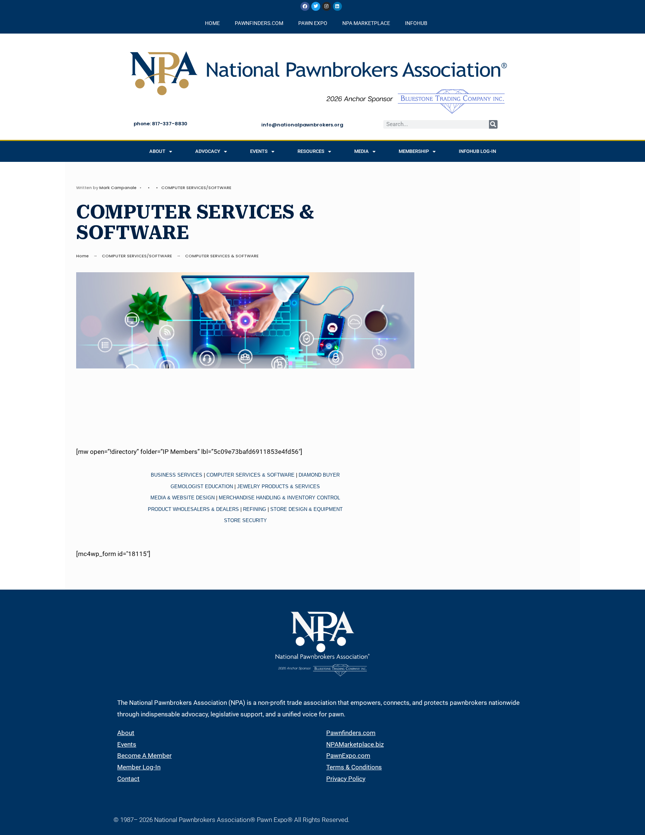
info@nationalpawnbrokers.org (302, 124)
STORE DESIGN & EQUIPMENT (306, 509)
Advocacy (207, 151)
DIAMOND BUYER (319, 475)
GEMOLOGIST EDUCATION (202, 486)
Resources (310, 151)
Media (361, 151)
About (157, 151)
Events (259, 151)
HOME (212, 23)
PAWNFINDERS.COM (259, 23)
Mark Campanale (118, 188)
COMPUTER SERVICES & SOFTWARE (250, 475)
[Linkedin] (337, 6)
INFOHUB (416, 23)
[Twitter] (315, 6)
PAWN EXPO (312, 23)
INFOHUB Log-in (477, 151)
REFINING (254, 509)
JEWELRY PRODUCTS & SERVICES (278, 486)
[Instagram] (326, 6)
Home (82, 256)
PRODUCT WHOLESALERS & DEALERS (193, 509)
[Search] (493, 124)
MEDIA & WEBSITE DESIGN (182, 497)
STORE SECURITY (245, 520)
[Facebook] (304, 6)
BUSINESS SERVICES (176, 475)
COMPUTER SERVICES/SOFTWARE (196, 188)
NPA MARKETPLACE (366, 23)
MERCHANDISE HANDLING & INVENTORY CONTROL (279, 497)
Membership (414, 151)
